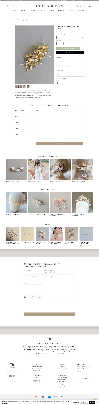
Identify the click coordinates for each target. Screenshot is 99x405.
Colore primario (60, 34)
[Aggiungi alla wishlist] (82, 48)
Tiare (44, 353)
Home (17, 20)
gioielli (45, 348)
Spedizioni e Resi (37, 371)
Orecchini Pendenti (62, 377)
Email (16, 128)
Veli (71, 353)
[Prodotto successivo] (95, 170)
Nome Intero (27, 270)
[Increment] (62, 43)
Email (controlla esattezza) (30, 276)
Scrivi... (37, 110)
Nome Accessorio (19, 110)
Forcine (59, 353)
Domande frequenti (37, 366)
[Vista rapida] (16, 169)
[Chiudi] (97, 402)
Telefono (17, 134)
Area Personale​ (62, 386)
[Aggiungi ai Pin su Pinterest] (57, 83)
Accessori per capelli (32, 353)
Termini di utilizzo (37, 375)
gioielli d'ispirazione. (69, 351)
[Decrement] (58, 43)
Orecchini (40, 353)
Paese (16, 122)
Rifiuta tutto (84, 402)
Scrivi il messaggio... (49, 276)
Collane (64, 353)
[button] (85, 6)
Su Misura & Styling (62, 381)
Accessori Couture (61, 379)
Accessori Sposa (62, 371)
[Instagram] (10, 375)
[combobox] (70, 37)
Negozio (62, 364)
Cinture (68, 353)
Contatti (37, 364)
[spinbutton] (60, 43)
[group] (49, 171)
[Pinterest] (14, 375)
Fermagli (49, 353)
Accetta (92, 402)
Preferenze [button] (76, 402)
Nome (16, 116)
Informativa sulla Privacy (37, 368)
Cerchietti (54, 353)
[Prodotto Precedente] (4, 170)
